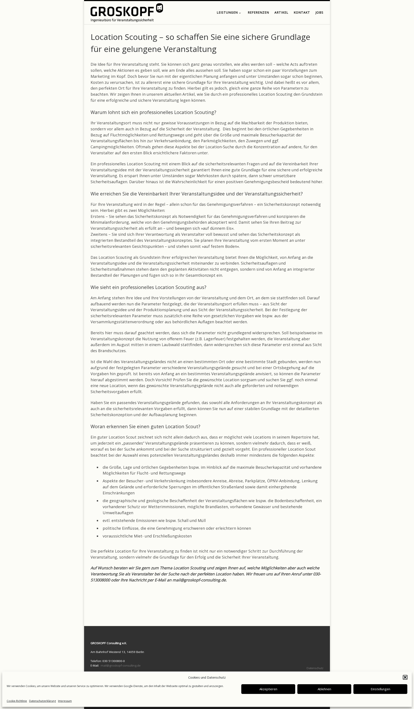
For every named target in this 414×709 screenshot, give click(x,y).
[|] (127, 11)
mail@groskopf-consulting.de (121, 665)
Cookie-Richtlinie (17, 701)
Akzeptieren (268, 689)
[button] (405, 677)
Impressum (65, 701)
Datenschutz (315, 668)
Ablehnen (324, 689)
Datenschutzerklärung (42, 701)
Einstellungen (380, 689)
